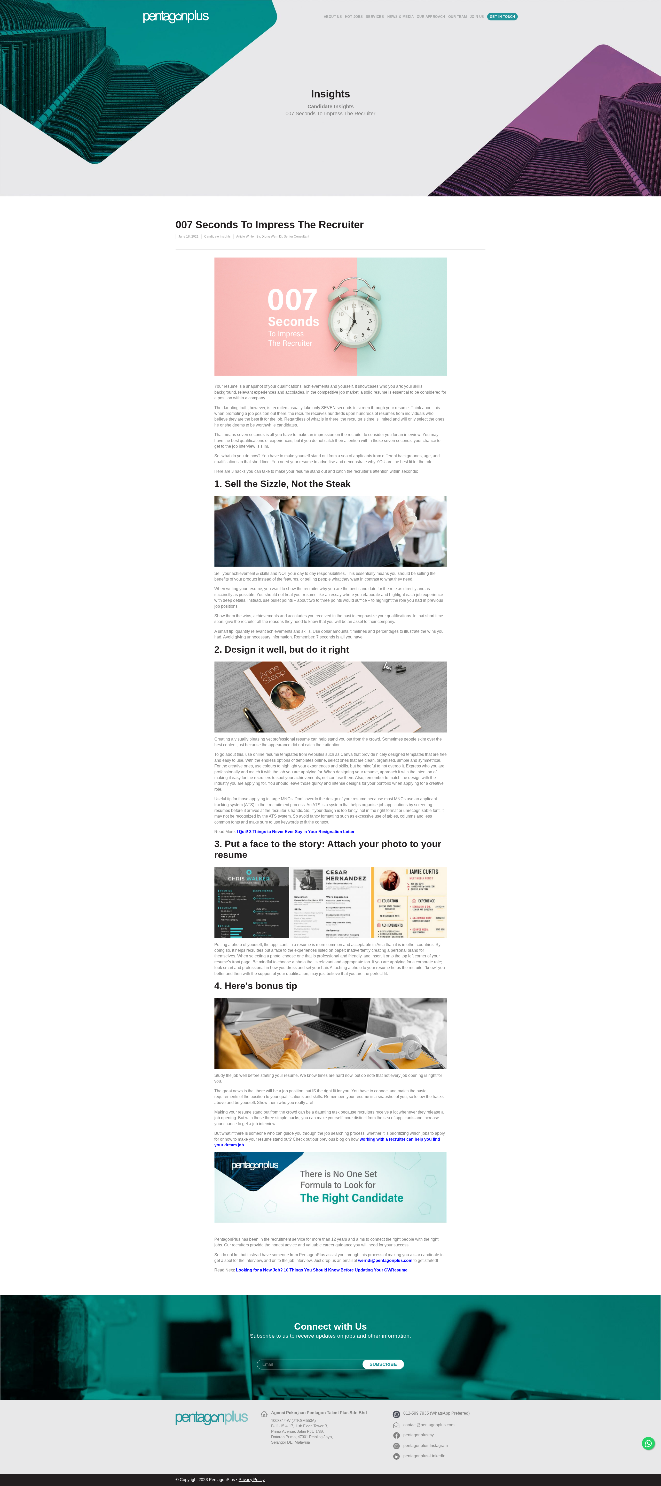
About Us (333, 17)
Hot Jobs (354, 17)
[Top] (649, 1458)
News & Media (400, 17)
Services (375, 17)
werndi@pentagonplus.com (385, 1260)
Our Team (457, 17)
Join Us (477, 17)
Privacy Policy (252, 1479)
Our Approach (431, 17)
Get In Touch (502, 17)
